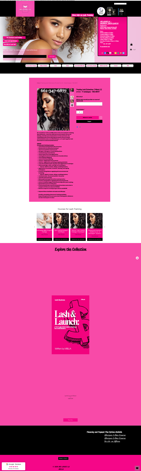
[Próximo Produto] (105, 227)
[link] (131, 44)
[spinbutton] (79, 112)
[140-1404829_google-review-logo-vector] (110, 53)
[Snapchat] (115, 53)
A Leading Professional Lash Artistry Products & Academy (21, 427)
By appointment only (105, 46)
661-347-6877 (105, 44)
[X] (113, 53)
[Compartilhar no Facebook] (77, 127)
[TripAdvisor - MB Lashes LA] (118, 53)
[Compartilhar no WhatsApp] (80, 127)
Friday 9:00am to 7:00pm (106, 39)
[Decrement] (78, 112)
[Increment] (82, 112)
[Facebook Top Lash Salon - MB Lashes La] (105, 53)
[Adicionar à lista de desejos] (100, 117)
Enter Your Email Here (8, 53)
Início (38, 83)
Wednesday (102, 36)
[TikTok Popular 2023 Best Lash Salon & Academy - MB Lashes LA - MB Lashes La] (108, 53)
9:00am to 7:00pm (108, 33)
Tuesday (102, 34)
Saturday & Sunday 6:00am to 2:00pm (109, 41)
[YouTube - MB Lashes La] (121, 53)
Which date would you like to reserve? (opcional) (88, 100)
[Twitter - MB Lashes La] (123, 53)
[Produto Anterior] (34, 227)
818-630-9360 (107, 42)
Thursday (102, 38)
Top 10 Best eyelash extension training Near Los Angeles (124, 428)
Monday (102, 33)
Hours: (101, 31)
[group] (70, 227)
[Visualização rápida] (44, 221)
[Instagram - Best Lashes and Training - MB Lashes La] (102, 53)
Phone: (102, 42)
